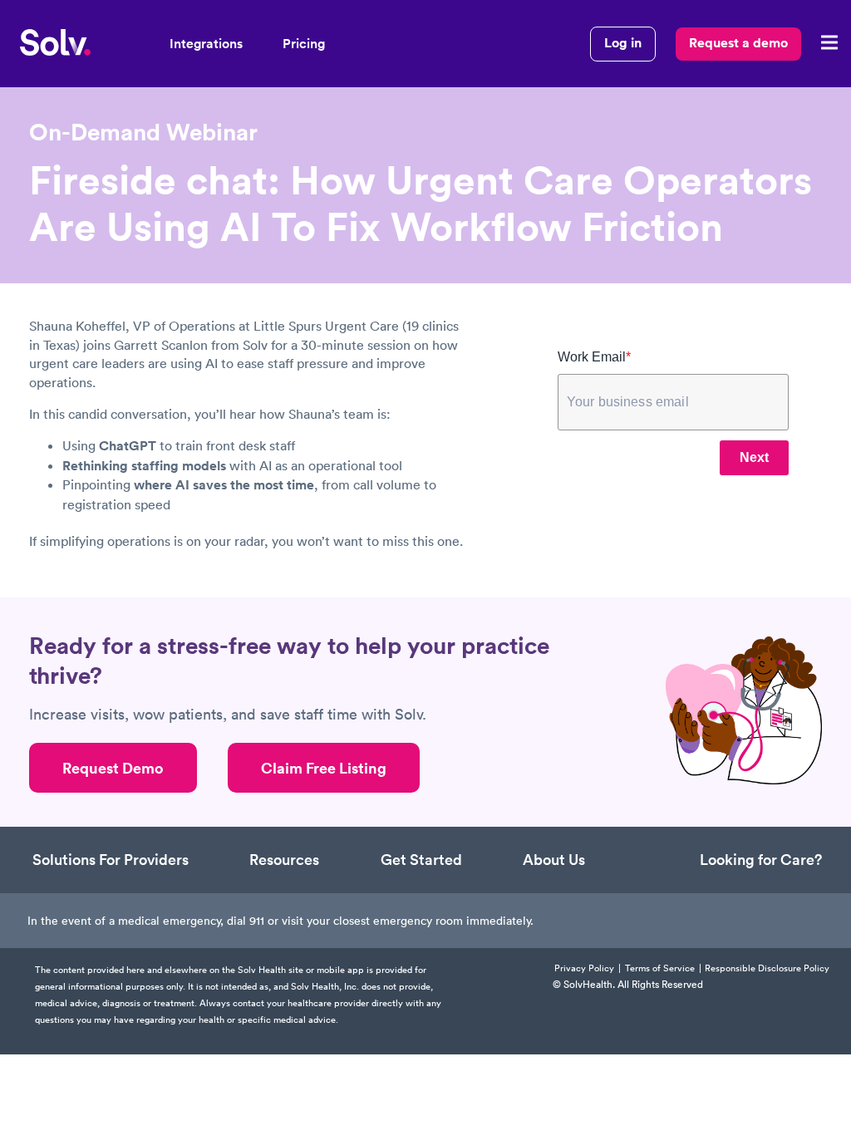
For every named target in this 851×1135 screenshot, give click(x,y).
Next (754, 457)
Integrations (206, 43)
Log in (623, 43)
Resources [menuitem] (284, 859)
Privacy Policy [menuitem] (584, 968)
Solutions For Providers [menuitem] (110, 859)
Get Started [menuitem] (421, 859)
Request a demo (738, 43)
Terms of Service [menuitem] (660, 968)
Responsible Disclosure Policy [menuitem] (767, 968)
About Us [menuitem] (554, 859)
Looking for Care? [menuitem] (761, 859)
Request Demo (113, 768)
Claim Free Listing (323, 768)
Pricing (304, 43)
